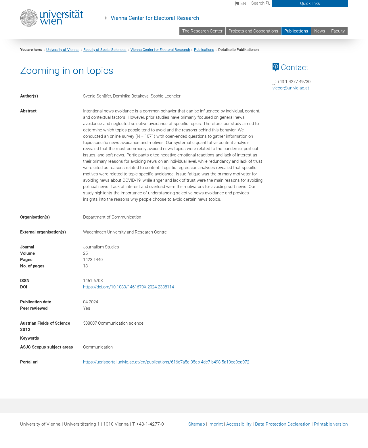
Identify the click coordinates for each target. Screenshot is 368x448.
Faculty (338, 31)
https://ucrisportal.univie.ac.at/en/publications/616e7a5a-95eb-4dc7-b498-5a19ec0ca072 (166, 362)
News (319, 31)
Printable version (331, 424)
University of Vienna (62, 49)
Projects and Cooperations (253, 31)
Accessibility (239, 424)
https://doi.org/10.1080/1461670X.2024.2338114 (128, 287)
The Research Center (202, 31)
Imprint (215, 424)
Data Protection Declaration (282, 424)
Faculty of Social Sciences (104, 49)
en (242, 3)
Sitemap (196, 424)
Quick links (310, 3)
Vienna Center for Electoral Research (155, 18)
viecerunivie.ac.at (291, 88)
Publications (296, 31)
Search (258, 3)
